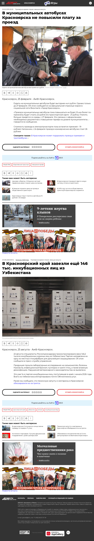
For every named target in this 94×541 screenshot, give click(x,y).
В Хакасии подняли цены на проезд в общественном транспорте (25, 189)
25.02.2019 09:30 (7, 9)
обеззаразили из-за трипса (27, 383)
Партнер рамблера (37, 532)
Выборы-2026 (41, 498)
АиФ (64, 87)
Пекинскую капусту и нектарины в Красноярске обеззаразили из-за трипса (71, 427)
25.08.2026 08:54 (8, 260)
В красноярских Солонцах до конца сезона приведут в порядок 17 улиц (27, 427)
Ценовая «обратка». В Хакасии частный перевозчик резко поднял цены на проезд (27, 182)
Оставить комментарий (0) (74, 147)
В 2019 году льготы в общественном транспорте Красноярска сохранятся (70, 189)
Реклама (30, 498)
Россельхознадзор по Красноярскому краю (18, 338)
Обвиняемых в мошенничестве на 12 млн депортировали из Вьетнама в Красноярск (72, 434)
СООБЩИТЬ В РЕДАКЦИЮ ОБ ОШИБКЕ (60, 498)
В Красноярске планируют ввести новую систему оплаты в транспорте (71, 182)
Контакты (21, 498)
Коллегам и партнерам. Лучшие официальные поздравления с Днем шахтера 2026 (28, 434)
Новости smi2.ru (9, 253)
